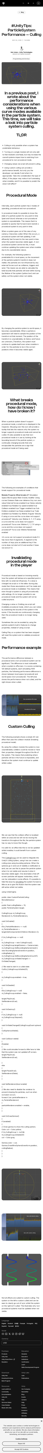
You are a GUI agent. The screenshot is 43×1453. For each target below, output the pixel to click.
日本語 (16, 1323)
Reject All (21, 1443)
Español (4, 1326)
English (4, 1323)
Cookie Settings (21, 1439)
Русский (10, 1326)
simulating (19, 882)
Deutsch (10, 1323)
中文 (36, 1323)
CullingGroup (10, 858)
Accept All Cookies (21, 1449)
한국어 (17, 1326)
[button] (21, 12)
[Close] (41, 1421)
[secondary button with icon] (38, 3)
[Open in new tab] (14, 1359)
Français (22, 1323)
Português (30, 1323)
